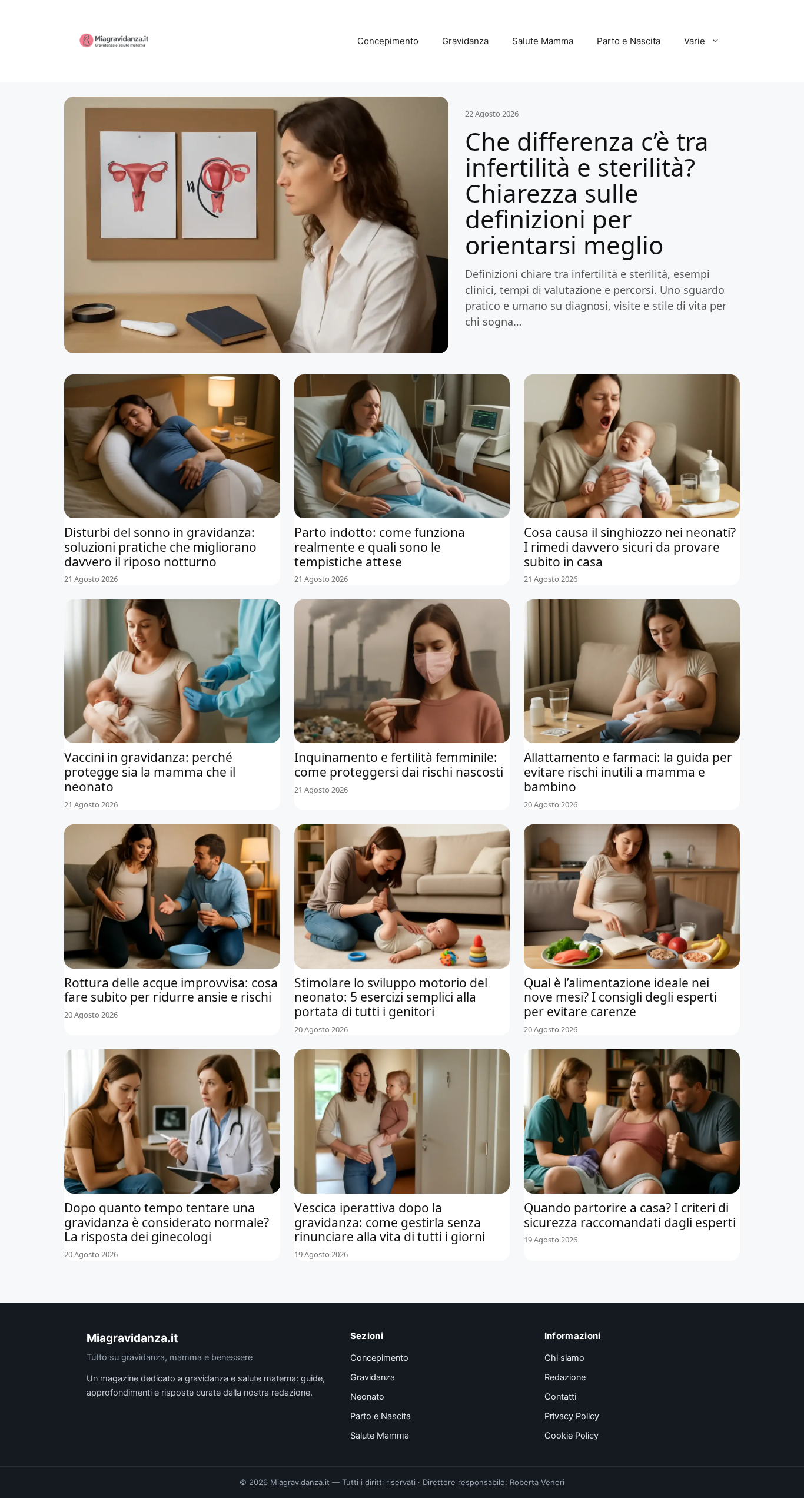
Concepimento (387, 41)
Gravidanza (465, 41)
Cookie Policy (571, 1435)
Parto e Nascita (628, 41)
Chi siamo (564, 1358)
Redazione (565, 1377)
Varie (694, 41)
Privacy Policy (571, 1416)
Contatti (560, 1396)
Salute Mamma (542, 41)
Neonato (367, 1396)
